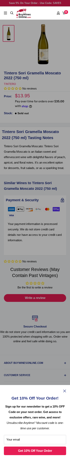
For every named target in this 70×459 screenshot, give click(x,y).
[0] (64, 13)
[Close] (64, 391)
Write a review (35, 298)
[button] (13, 261)
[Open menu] (5, 13)
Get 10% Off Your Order (35, 450)
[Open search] (11, 13)
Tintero (10, 83)
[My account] (58, 13)
